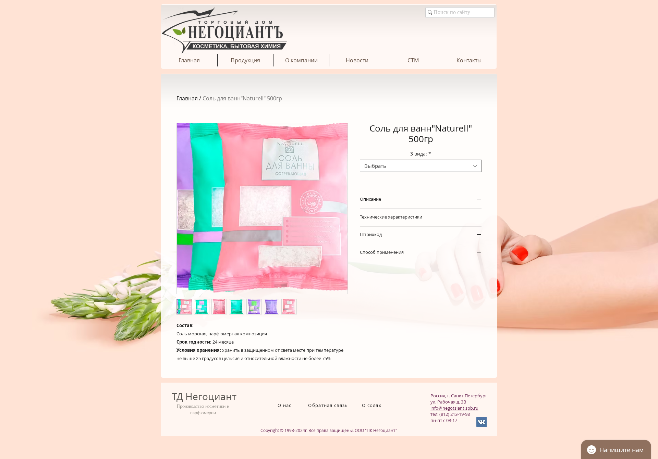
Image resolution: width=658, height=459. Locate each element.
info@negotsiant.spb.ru (454, 408)
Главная (187, 98)
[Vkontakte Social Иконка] (481, 422)
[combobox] (421, 166)
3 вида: (420, 154)
